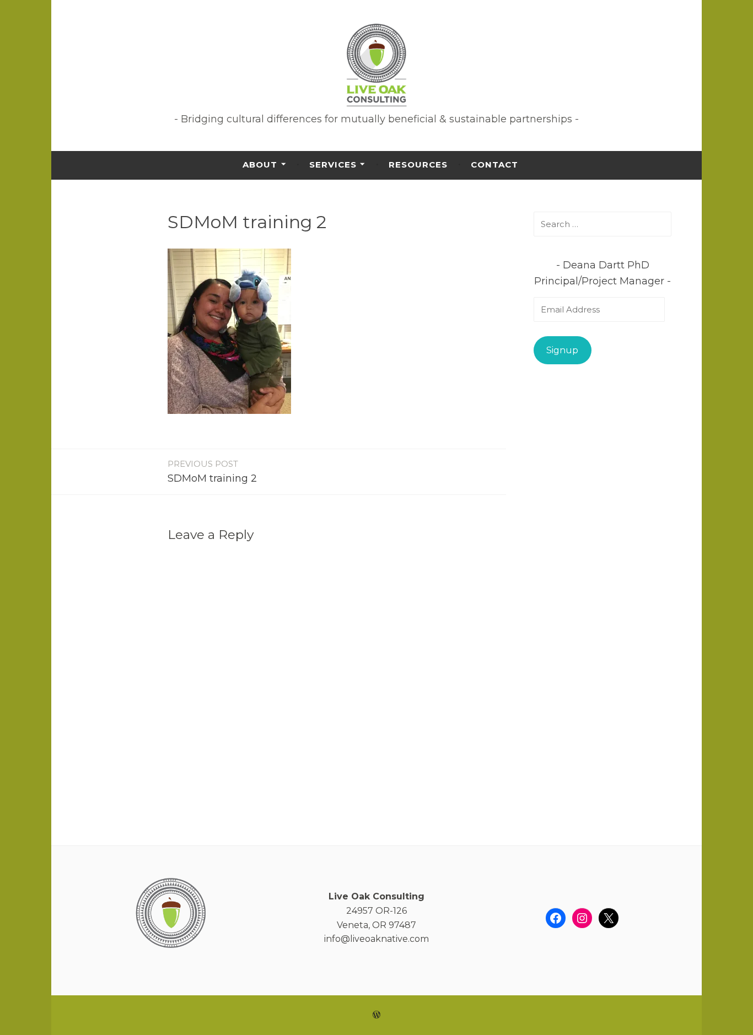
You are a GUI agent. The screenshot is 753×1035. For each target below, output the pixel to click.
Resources (418, 164)
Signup (562, 350)
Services (333, 164)
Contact (494, 164)
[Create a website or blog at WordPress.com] (376, 1015)
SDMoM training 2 (212, 471)
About (260, 164)
